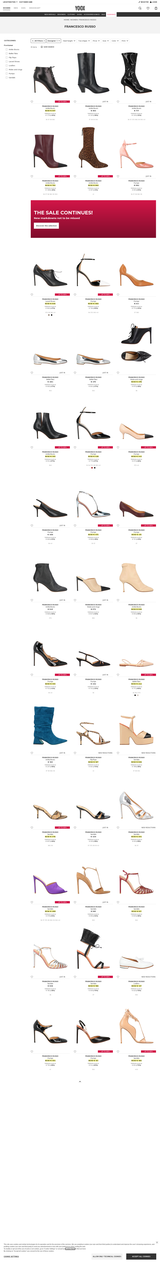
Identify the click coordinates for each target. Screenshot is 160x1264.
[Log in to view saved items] (148, 8)
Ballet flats (13, 53)
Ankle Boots (14, 49)
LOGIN (153, 2)
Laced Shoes (14, 61)
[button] (16, 45)
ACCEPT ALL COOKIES (141, 1256)
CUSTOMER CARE (25, 2)
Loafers (12, 65)
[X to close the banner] (157, 1242)
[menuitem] (6, 8)
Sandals (12, 78)
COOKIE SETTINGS (11, 1256)
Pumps (12, 74)
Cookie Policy (70, 1249)
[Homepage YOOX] (80, 8)
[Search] (140, 8)
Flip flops (12, 57)
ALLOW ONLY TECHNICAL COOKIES (107, 1256)
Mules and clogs (15, 69)
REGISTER (144, 2)
